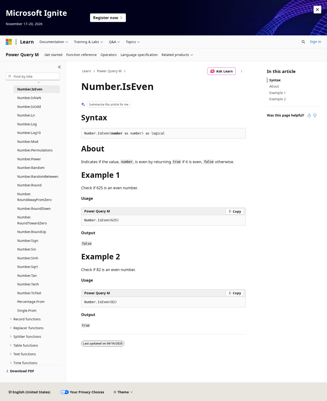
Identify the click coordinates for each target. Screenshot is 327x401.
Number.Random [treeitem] (31, 167)
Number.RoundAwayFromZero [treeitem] (34, 197)
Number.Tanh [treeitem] (28, 284)
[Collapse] (59, 67)
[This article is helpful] (309, 115)
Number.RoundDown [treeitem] (34, 208)
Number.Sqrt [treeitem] (27, 266)
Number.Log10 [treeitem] (29, 132)
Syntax (275, 80)
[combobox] (33, 76)
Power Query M (109, 71)
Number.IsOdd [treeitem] (29, 106)
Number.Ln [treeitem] (26, 115)
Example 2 (277, 99)
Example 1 (277, 92)
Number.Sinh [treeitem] (27, 258)
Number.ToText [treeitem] (29, 293)
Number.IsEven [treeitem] (29, 89)
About (274, 86)
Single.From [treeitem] (26, 310)
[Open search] (303, 42)
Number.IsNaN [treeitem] (29, 97)
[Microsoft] (9, 42)
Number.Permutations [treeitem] (35, 150)
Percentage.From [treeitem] (31, 301)
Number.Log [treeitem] (27, 124)
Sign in (315, 41)
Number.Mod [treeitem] (27, 141)
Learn (86, 71)
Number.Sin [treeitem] (26, 249)
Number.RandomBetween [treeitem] (37, 176)
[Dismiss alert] (317, 9)
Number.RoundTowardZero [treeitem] (32, 220)
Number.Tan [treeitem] (27, 275)
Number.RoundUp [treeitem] (31, 231)
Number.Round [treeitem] (29, 185)
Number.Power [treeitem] (29, 159)
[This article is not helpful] (315, 115)
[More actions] (241, 71)
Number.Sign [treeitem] (27, 240)
